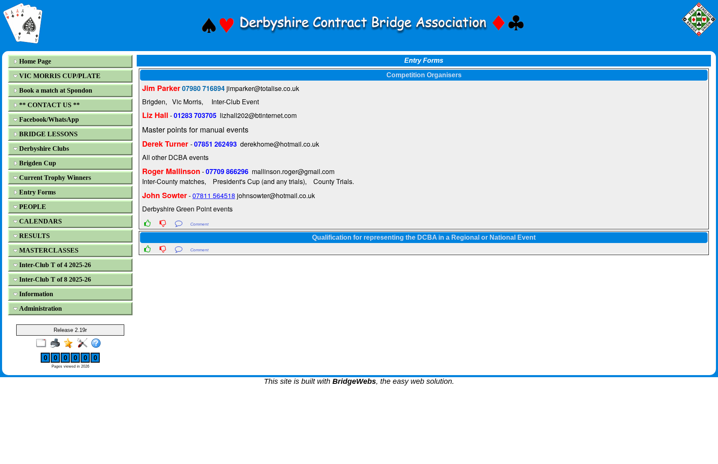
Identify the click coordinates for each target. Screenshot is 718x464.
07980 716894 (203, 88)
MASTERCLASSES (48, 250)
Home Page (34, 61)
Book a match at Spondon (54, 90)
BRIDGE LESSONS (47, 133)
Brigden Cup (36, 163)
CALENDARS (39, 221)
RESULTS (33, 235)
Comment (199, 224)
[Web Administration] (84, 343)
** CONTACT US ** (48, 104)
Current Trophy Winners (54, 177)
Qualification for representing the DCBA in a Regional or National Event (424, 237)
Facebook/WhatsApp (48, 119)
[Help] (98, 343)
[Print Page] (57, 343)
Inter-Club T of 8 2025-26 (54, 279)
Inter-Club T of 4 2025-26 (54, 264)
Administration (39, 308)
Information (35, 293)
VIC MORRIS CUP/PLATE (59, 75)
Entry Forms (36, 192)
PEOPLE (31, 206)
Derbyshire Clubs (43, 148)
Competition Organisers (424, 75)
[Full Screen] (43, 343)
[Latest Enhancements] (70, 343)
